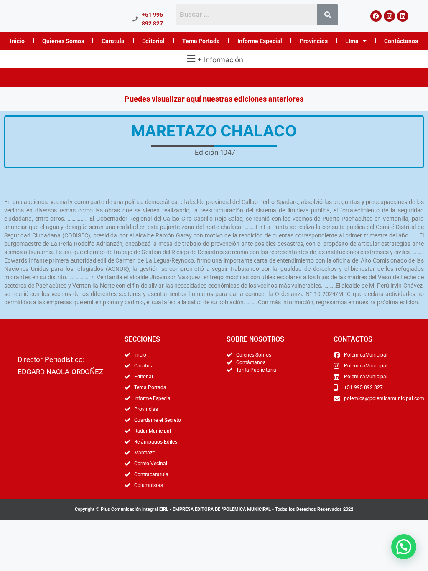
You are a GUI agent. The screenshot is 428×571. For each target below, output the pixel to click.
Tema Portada (201, 41)
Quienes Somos (63, 41)
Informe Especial (259, 41)
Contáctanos (401, 41)
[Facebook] (376, 16)
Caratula (113, 41)
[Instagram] (389, 16)
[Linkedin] (402, 16)
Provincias (314, 41)
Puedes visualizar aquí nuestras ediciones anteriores (214, 98)
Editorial (153, 41)
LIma (352, 41)
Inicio (17, 41)
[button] (214, 58)
